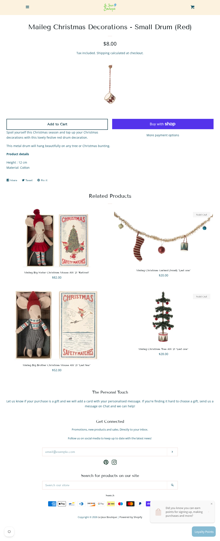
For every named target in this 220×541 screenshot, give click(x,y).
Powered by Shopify (130, 517)
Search (110, 495)
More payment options (163, 135)
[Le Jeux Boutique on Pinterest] (106, 463)
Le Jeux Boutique (107, 517)
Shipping (103, 53)
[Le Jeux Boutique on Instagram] (114, 463)
